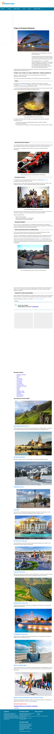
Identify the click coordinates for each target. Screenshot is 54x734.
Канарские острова (20, 391)
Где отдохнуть (19, 382)
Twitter (38, 713)
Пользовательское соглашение (24, 731)
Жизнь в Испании (20, 394)
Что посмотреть (20, 379)
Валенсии (40, 238)
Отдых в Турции (37, 8)
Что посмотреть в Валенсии (38, 298)
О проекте (6, 711)
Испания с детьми (20, 384)
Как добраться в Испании (21, 386)
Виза (18, 377)
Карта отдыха (19, 378)
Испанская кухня (20, 396)
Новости (18, 375)
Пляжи (18, 389)
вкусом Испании (23, 84)
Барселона (19, 393)
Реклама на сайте (23, 719)
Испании (43, 60)
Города (18, 388)
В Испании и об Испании (21, 374)
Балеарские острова (20, 392)
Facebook (38, 714)
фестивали (46, 179)
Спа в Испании (19, 383)
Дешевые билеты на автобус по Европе (26, 706)
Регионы (18, 387)
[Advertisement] (7, 28)
